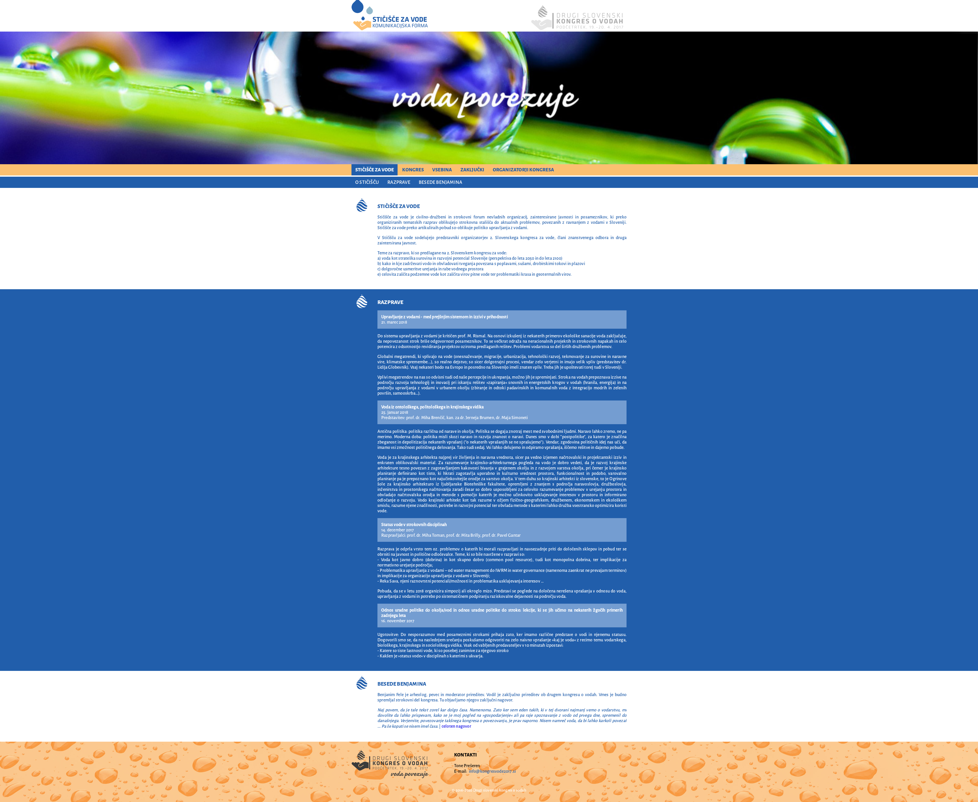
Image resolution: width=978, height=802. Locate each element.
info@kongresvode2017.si (492, 771)
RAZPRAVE (398, 182)
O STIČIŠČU (367, 182)
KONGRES (413, 170)
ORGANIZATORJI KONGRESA (523, 170)
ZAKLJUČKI (472, 170)
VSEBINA (442, 170)
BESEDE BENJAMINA (440, 182)
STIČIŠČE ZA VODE (374, 170)
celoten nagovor (456, 726)
